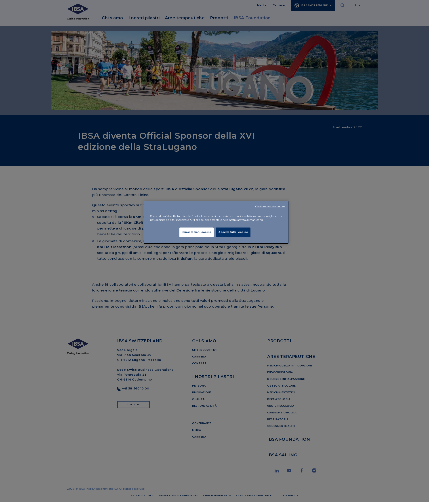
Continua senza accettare (270, 206)
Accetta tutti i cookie (233, 232)
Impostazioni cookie (196, 232)
